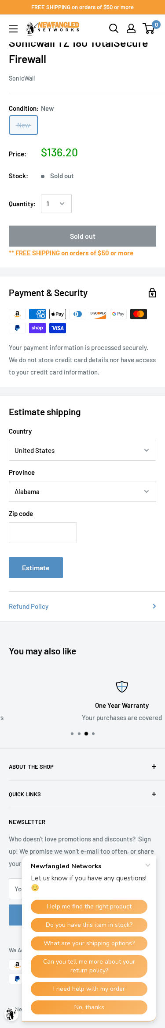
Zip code (21, 513)
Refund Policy (28, 606)
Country (20, 431)
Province (22, 472)
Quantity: (22, 204)
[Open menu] (13, 28)
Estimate (36, 567)
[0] (148, 28)
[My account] (131, 28)
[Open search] (114, 28)
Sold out (82, 236)
